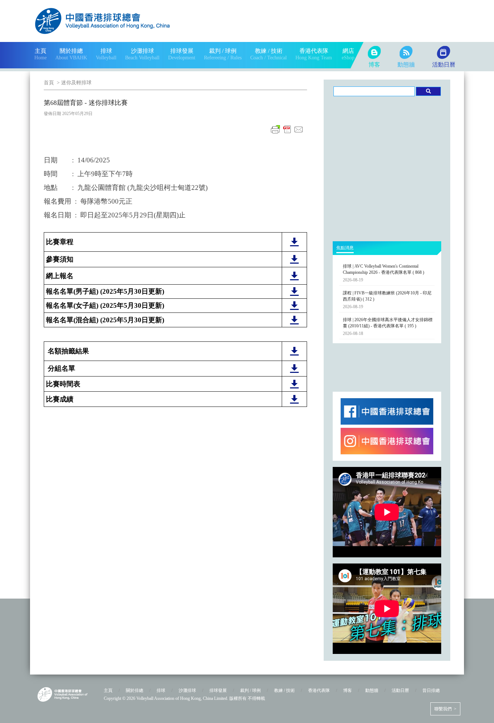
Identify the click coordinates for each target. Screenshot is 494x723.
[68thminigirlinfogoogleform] (294, 308)
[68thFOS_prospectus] (294, 244)
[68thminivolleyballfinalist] (294, 354)
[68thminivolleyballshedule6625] (294, 387)
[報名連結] (294, 278)
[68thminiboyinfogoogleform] (294, 294)
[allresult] (294, 402)
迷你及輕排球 (76, 82)
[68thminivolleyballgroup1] (294, 371)
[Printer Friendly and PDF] (287, 133)
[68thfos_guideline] (294, 262)
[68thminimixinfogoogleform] (294, 323)
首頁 (49, 82)
